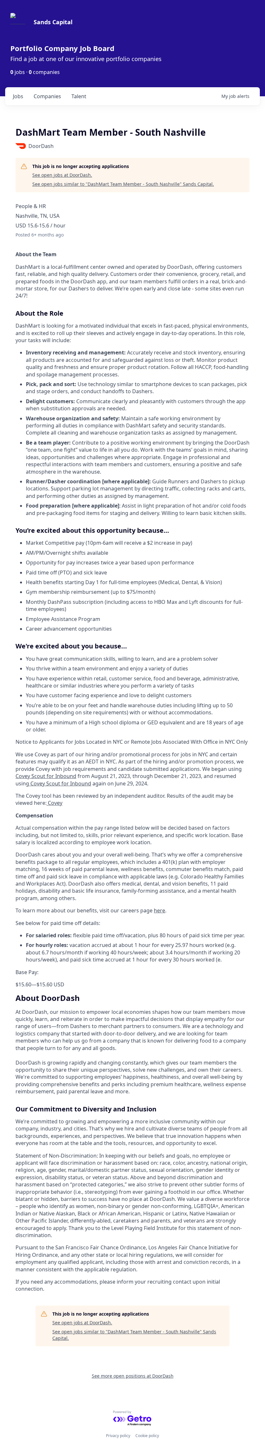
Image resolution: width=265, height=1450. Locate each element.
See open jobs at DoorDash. (62, 175)
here (159, 910)
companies (47, 96)
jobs (18, 96)
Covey (54, 802)
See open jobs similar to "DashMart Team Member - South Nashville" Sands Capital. (123, 184)
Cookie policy (147, 1435)
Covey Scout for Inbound (46, 776)
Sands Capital (53, 22)
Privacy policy (118, 1435)
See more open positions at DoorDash (133, 1376)
